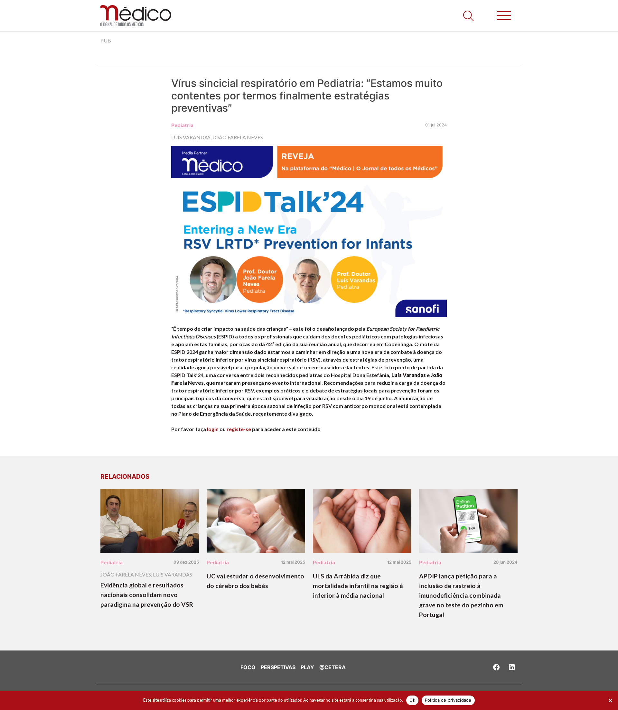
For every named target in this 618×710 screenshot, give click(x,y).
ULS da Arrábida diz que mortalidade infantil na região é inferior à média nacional (358, 585)
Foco (248, 667)
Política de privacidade (448, 700)
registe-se (239, 429)
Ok (412, 700)
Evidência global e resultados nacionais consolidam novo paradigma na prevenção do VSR (146, 594)
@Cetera (332, 667)
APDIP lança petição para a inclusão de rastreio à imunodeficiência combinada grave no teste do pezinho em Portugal (461, 595)
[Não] (610, 700)
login (213, 429)
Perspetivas (278, 667)
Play (307, 667)
